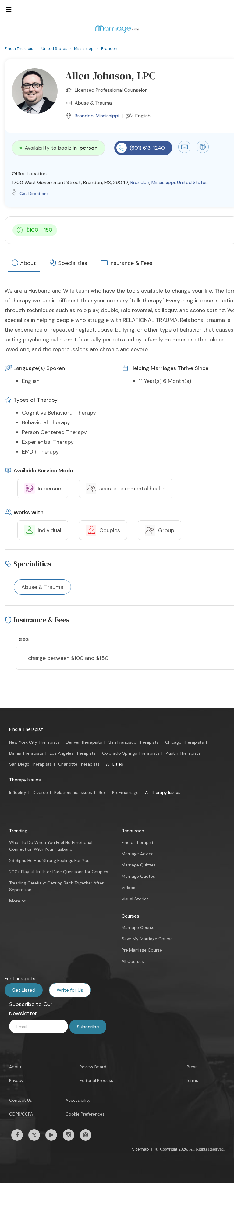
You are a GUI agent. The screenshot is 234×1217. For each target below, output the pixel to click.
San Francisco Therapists (133, 742)
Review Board (93, 1066)
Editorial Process (96, 1080)
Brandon (84, 115)
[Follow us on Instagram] (68, 1135)
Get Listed (23, 990)
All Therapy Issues (162, 792)
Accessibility (78, 1100)
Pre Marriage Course (142, 950)
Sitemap (140, 1149)
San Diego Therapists (30, 764)
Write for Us (70, 990)
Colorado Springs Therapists (130, 753)
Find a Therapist (26, 729)
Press (192, 1066)
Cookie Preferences (85, 1114)
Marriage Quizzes (139, 865)
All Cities (114, 764)
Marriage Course (138, 927)
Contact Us (20, 1100)
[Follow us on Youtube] (51, 1135)
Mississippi (107, 115)
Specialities (72, 263)
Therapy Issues (25, 780)
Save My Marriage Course (147, 938)
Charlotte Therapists (79, 764)
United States (192, 182)
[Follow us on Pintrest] (85, 1135)
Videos (128, 887)
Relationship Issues (73, 792)
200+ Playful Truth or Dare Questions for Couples (58, 871)
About (28, 263)
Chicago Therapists (184, 742)
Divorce (40, 792)
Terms (192, 1080)
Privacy (16, 1080)
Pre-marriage (125, 792)
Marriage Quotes (138, 876)
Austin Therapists (183, 753)
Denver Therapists (84, 742)
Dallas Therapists (26, 753)
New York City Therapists (34, 742)
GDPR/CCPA (21, 1114)
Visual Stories (135, 899)
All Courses (133, 961)
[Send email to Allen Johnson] (184, 151)
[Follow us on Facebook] (17, 1135)
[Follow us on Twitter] (34, 1135)
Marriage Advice (138, 853)
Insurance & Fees (130, 263)
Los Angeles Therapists (73, 753)
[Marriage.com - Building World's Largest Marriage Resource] (117, 29)
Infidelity (17, 792)
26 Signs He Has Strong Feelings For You (49, 860)
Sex (102, 792)
